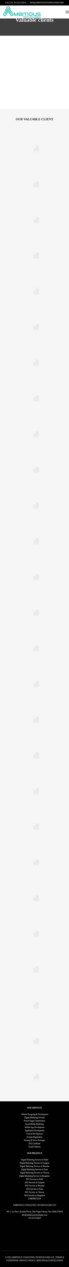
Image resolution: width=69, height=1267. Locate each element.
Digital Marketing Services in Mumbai (34, 1166)
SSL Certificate (34, 1143)
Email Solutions (35, 1147)
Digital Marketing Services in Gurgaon (34, 1163)
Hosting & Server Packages (34, 1140)
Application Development (34, 1130)
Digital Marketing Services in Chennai (34, 1173)
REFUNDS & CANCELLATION (50, 1260)
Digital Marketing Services (34, 1117)
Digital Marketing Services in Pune (34, 1169)
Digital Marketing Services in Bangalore (34, 1176)
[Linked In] (35, 1221)
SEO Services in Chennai (34, 1192)
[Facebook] (26, 1221)
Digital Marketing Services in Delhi (34, 1160)
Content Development (34, 1134)
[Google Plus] (44, 1221)
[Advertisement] (34, 72)
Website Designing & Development (34, 1114)
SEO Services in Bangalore (34, 1195)
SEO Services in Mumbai (34, 1186)
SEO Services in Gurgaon (34, 1182)
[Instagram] (39, 1221)
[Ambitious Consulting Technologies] (22, 12)
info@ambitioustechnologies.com (47, 3)
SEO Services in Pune (34, 1189)
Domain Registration (34, 1137)
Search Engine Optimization (34, 1121)
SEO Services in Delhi (34, 1179)
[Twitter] (30, 1221)
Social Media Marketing (34, 1124)
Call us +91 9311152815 (15, 3)
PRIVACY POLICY (27, 1260)
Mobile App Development (34, 1127)
